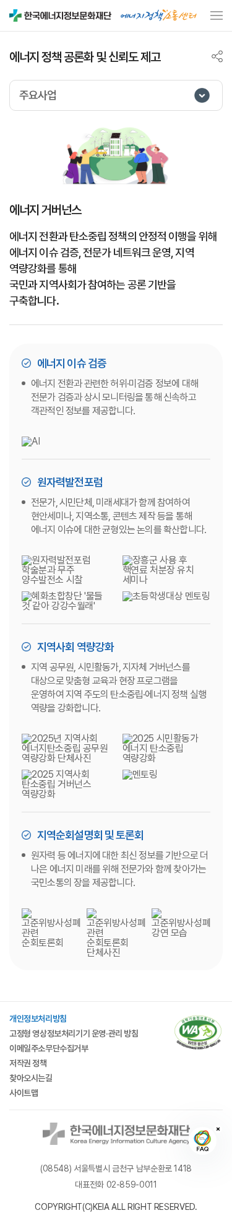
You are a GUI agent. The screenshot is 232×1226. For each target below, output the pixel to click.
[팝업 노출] (159, 15)
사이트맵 (23, 1093)
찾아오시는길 (31, 1078)
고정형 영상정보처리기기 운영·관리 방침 (74, 1033)
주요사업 (37, 95)
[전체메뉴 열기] (216, 15)
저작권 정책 (28, 1063)
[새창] (198, 1033)
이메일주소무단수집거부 (48, 1048)
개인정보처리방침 (38, 1018)
